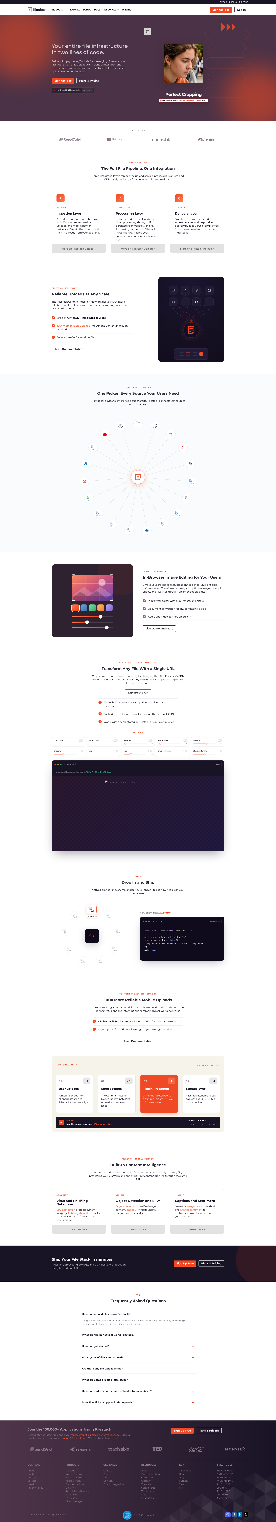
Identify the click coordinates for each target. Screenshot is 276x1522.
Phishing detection (79, 1213)
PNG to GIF (223, 1484)
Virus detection (65, 1209)
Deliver (70, 1487)
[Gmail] (112, 524)
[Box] (163, 524)
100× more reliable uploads (73, 325)
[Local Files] (138, 423)
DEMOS (87, 9)
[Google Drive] (187, 498)
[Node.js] (114, 949)
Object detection (126, 1206)
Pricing (32, 1477)
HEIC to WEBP (225, 1470)
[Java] (66, 931)
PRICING (126, 9)
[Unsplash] (88, 498)
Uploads (70, 1470)
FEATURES (74, 9)
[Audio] (190, 463)
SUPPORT (243, 2)
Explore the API (138, 692)
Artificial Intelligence (77, 1491)
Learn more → (78, 1229)
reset (217, 764)
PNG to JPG (223, 1491)
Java (181, 1484)
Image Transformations (79, 1474)
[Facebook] (191, 481)
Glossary (146, 1480)
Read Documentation (68, 349)
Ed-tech (108, 1480)
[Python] (101, 961)
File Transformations (77, 1477)
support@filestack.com (73, 1438)
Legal (31, 1484)
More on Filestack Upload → (79, 248)
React (182, 1474)
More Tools (223, 1498)
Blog (144, 1470)
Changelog (147, 1498)
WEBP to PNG (225, 1480)
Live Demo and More (159, 628)
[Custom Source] (120, 426)
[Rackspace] (105, 434)
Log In (241, 9)
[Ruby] (83, 961)
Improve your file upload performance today (95, 1435)
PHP (181, 1487)
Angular (183, 1477)
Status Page (148, 1487)
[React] (109, 915)
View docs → (215, 921)
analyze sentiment (191, 1209)
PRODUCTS (57, 9)
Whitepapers (148, 1491)
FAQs (144, 1494)
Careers (32, 1480)
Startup (107, 1470)
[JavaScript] (92, 909)
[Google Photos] (98, 513)
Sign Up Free (221, 9)
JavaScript (185, 1470)
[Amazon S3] (84, 481)
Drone (107, 1477)
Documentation (150, 1474)
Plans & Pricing (89, 80)
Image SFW (133, 1209)
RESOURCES (109, 9)
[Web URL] (155, 426)
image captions (196, 1206)
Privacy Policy (35, 1487)
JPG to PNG (223, 1494)
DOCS (97, 9)
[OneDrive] (147, 530)
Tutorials (146, 1484)
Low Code (71, 1498)
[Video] (183, 447)
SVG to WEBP (225, 1474)
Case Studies (148, 1477)
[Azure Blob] (85, 463)
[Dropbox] (177, 513)
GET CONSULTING (228, 2)
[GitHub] (129, 530)
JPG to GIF (223, 1487)
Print (106, 1474)
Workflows (72, 1494)
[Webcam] (171, 434)
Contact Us (34, 1474)
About (31, 1470)
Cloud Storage (74, 1501)
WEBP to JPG (225, 1477)
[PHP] (69, 949)
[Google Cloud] (93, 447)
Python (183, 1480)
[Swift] (75, 915)
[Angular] (118, 931)
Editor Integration (113, 1484)
